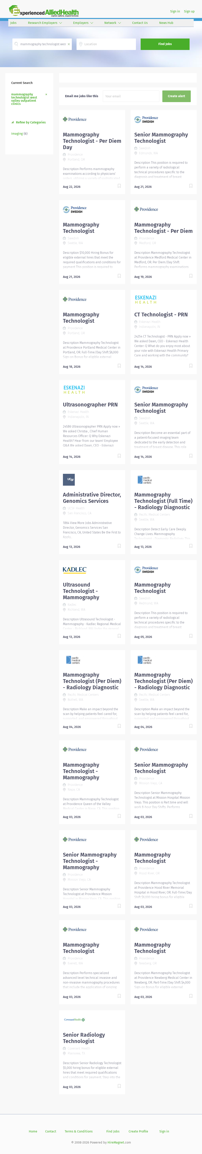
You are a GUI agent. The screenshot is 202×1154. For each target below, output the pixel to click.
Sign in (175, 11)
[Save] (115, 186)
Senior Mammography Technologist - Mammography (90, 861)
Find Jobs (165, 44)
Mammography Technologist (81, 228)
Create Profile (138, 1131)
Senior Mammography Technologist (161, 138)
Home (33, 1131)
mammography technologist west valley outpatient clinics (24, 98)
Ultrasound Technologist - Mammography (81, 591)
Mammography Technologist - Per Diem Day (92, 141)
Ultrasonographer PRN (90, 405)
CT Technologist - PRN (161, 314)
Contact (50, 1131)
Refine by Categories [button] (30, 122)
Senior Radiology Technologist (84, 1038)
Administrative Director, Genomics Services (92, 498)
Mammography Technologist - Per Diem (163, 228)
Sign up (189, 11)
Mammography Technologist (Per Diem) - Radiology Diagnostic (92, 681)
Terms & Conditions (79, 1131)
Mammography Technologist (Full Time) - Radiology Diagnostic (163, 501)
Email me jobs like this (81, 96)
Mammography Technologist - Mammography (81, 771)
